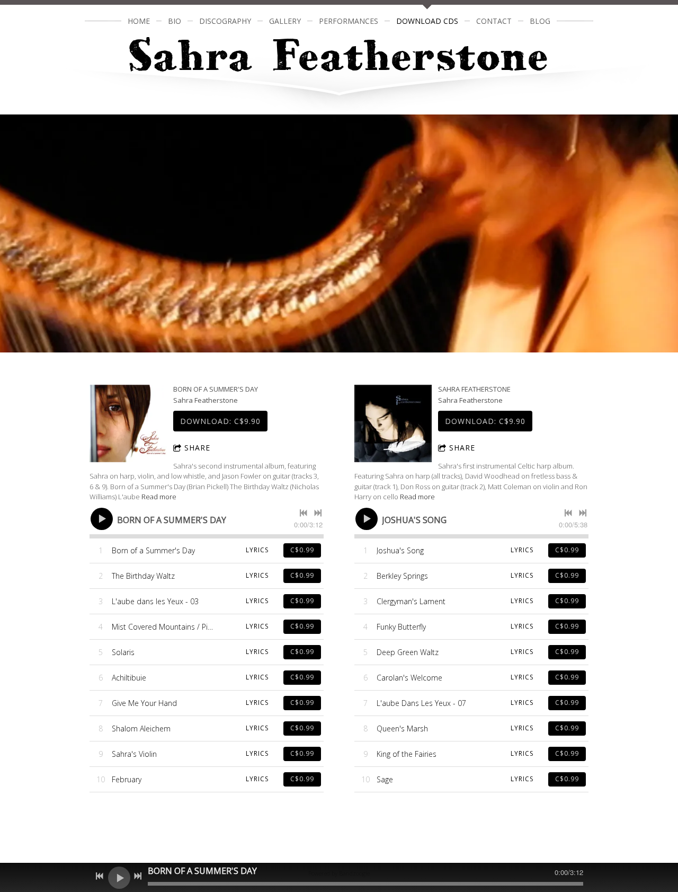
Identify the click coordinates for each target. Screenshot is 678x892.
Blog (540, 21)
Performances (348, 21)
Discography (225, 21)
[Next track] (318, 513)
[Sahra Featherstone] (393, 423)
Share (197, 448)
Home (139, 21)
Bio (174, 21)
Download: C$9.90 (220, 421)
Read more (158, 496)
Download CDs (427, 21)
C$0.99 (302, 549)
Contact (494, 21)
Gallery (285, 21)
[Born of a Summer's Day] (128, 423)
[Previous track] (303, 513)
